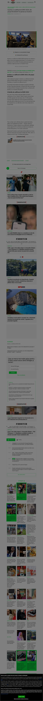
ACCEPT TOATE (21, 696)
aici (7, 684)
